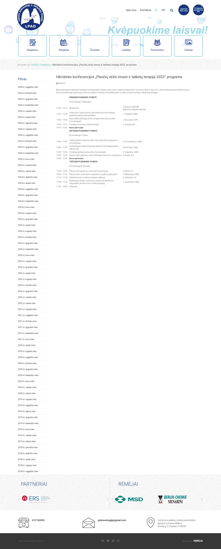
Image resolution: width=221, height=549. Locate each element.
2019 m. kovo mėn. (26, 429)
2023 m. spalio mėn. (27, 225)
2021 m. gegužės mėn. (28, 327)
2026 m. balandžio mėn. (28, 105)
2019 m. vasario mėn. (27, 435)
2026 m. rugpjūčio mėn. (28, 87)
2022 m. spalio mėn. (27, 273)
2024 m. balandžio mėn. (28, 201)
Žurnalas (95, 49)
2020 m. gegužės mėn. (28, 369)
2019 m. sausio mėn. (27, 441)
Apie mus (131, 10)
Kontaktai (145, 10)
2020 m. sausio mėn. (27, 393)
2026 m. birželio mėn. (27, 93)
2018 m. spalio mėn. (27, 459)
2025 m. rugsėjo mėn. (27, 129)
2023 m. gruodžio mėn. (28, 219)
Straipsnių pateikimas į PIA (198, 10)
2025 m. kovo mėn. (26, 159)
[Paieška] (171, 11)
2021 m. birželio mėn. (27, 321)
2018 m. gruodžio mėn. (28, 447)
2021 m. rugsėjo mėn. (27, 309)
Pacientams (157, 49)
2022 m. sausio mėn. (27, 303)
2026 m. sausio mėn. (27, 117)
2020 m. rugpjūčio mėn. (28, 357)
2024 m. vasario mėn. (27, 213)
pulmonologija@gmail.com (112, 520)
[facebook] (103, 541)
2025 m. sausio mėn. (27, 171)
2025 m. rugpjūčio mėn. (28, 135)
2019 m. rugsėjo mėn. (27, 399)
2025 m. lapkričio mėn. (28, 123)
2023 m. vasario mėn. (27, 261)
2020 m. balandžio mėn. (28, 375)
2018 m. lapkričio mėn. (28, 453)
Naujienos (32, 49)
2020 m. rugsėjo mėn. (27, 351)
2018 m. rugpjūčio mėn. (28, 471)
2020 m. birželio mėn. (27, 363)
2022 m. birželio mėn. (27, 285)
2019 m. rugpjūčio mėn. (28, 405)
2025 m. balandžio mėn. (28, 153)
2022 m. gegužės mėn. (28, 291)
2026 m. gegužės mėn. (28, 99)
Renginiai (64, 49)
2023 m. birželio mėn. (27, 237)
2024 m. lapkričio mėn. (28, 177)
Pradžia (34, 64)
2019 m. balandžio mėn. (28, 423)
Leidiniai (126, 49)
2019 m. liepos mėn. (27, 411)
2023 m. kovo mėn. (26, 255)
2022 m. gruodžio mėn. (28, 267)
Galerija (188, 49)
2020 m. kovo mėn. (26, 381)
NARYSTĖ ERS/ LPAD (184, 10)
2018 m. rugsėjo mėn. (27, 465)
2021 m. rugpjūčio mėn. (28, 315)
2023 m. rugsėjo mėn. (27, 231)
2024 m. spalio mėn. (27, 183)
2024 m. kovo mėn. (26, 207)
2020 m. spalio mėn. (27, 345)
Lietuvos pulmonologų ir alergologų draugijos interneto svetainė (30, 17)
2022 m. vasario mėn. (27, 297)
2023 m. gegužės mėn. (28, 243)
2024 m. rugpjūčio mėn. (28, 189)
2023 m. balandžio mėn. (28, 249)
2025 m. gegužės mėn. (28, 147)
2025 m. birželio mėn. (27, 141)
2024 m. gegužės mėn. (28, 195)
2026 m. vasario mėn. (27, 111)
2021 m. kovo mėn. (26, 339)
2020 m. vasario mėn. (27, 387)
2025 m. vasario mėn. (27, 165)
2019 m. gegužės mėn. (28, 417)
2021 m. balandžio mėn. (28, 333)
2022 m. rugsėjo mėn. (27, 279)
